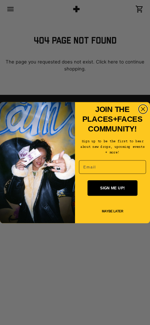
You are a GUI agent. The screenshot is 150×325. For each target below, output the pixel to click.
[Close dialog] (143, 108)
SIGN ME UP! (112, 188)
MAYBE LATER (112, 211)
